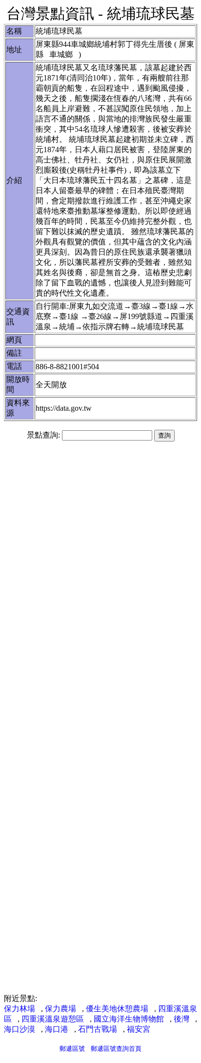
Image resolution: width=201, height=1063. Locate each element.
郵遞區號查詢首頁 (116, 1048)
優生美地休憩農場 (117, 1008)
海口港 (56, 1029)
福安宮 (138, 1029)
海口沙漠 (19, 1029)
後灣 (181, 1019)
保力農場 (60, 1008)
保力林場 (19, 1008)
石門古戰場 (97, 1029)
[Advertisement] (100, 555)
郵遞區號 (72, 1048)
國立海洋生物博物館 (129, 1019)
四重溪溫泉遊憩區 (52, 1019)
